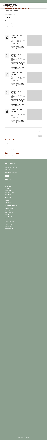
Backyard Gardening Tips (10, 149)
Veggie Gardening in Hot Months (11, 147)
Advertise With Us (8, 224)
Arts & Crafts (7, 188)
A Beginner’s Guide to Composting (11, 145)
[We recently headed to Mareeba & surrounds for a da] (11, 348)
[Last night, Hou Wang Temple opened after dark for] (23, 356)
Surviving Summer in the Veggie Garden (12, 141)
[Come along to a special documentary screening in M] (36, 248)
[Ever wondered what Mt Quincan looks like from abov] (23, 306)
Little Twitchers (8, 143)
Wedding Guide (8, 214)
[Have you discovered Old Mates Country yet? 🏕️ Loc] (36, 299)
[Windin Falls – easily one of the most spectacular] (11, 404)
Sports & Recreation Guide (10, 216)
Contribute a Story (8, 226)
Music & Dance (8, 190)
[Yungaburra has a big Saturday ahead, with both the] (11, 288)
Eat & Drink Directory (9, 208)
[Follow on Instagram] (43, 1)
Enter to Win (7, 200)
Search (40, 136)
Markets (6, 184)
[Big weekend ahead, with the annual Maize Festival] (11, 239)
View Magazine (8, 202)
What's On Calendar (8, 182)
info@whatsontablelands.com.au (11, 172)
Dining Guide (7, 218)
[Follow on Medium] (45, 1)
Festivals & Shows (8, 186)
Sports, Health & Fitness (9, 192)
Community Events (8, 194)
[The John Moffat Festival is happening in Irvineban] (23, 389)
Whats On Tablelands (9, 10)
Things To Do (7, 210)
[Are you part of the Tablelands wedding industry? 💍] (36, 393)
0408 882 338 (7, 169)
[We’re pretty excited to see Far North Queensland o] (36, 353)
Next (39, 131)
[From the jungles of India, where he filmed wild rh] (23, 255)
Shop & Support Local (9, 212)
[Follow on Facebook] (40, 1)
